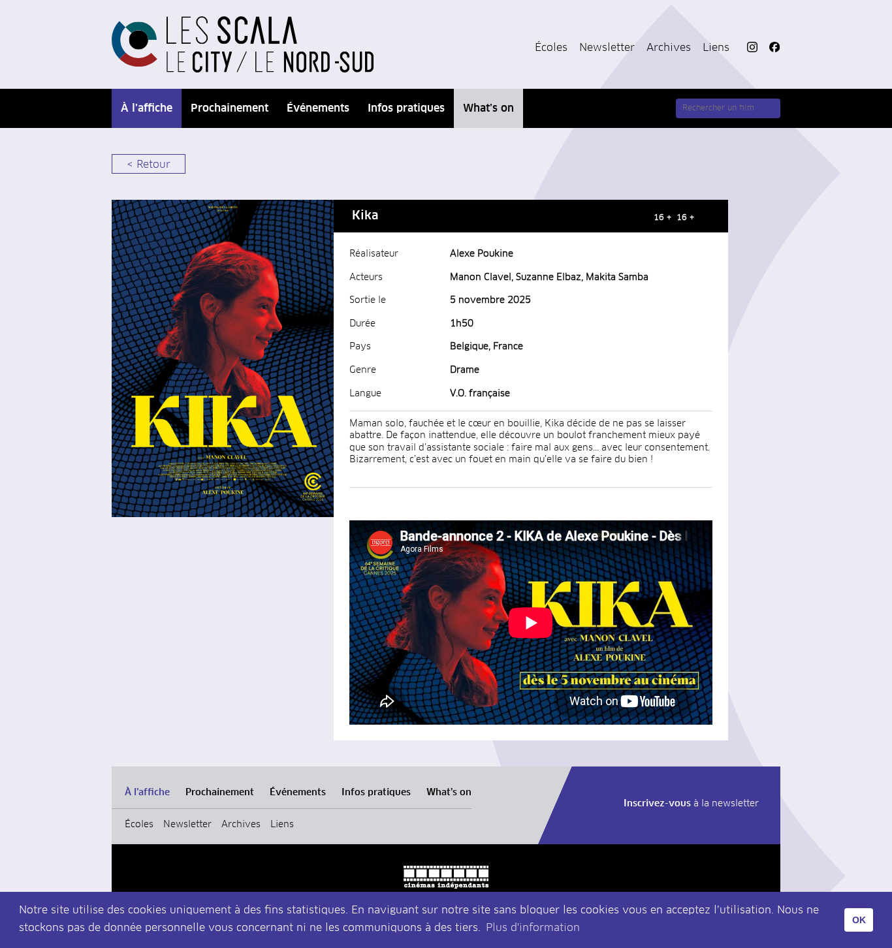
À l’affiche (146, 108)
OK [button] (859, 920)
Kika (365, 216)
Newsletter (607, 47)
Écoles (551, 47)
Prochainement (229, 108)
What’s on (488, 108)
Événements (318, 108)
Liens (716, 47)
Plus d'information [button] (533, 928)
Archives (668, 47)
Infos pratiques (406, 108)
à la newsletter (691, 803)
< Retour (148, 164)
